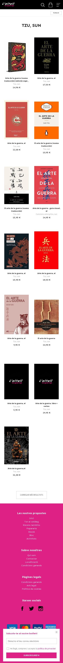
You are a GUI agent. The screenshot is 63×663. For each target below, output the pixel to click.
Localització (31, 562)
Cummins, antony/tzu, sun (46, 214)
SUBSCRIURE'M (31, 655)
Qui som (31, 555)
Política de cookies (31, 589)
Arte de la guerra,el (16, 468)
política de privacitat (47, 648)
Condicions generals (31, 565)
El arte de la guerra (46, 338)
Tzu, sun (16, 84)
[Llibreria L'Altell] (8, 5)
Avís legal (31, 585)
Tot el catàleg (31, 521)
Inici (31, 518)
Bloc (31, 535)
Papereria (31, 528)
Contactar (31, 558)
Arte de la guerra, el (46, 78)
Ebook (31, 532)
